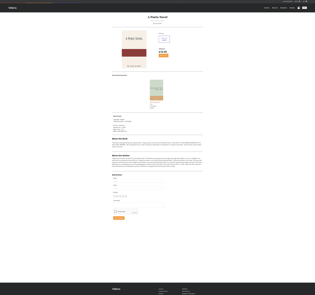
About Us (275, 8)
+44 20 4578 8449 (287, 1)
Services (266, 8)
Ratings (115, 192)
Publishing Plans (163, 291)
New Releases (186, 291)
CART (303, 1)
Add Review (117, 175)
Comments (116, 200)
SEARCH (296, 1)
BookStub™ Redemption (188, 293)
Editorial (161, 293)
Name (115, 178)
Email (115, 185)
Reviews (292, 8)
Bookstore (283, 8)
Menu (304, 7)
